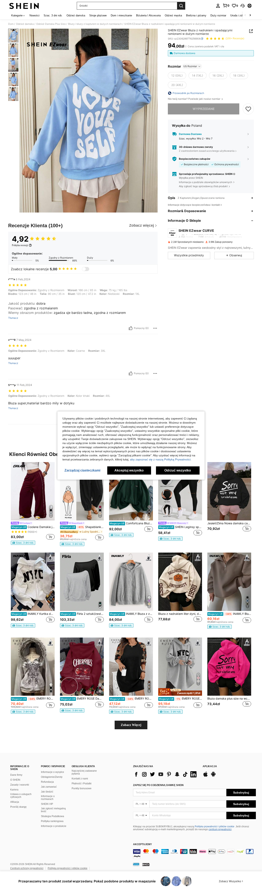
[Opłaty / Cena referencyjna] (186, 46)
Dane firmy (16, 774)
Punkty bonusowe (81, 788)
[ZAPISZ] (248, 108)
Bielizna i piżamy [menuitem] (196, 15)
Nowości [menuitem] (34, 15)
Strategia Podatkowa (52, 816)
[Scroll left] (245, 15)
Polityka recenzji (20, 245)
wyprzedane (204, 109)
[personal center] (218, 5)
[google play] (213, 776)
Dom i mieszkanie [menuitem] (121, 15)
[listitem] (32, 503)
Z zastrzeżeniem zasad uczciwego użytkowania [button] (207, 150)
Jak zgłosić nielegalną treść (53, 810)
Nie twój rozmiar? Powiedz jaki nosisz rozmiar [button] (194, 98)
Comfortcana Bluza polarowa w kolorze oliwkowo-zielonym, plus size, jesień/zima (131, 523)
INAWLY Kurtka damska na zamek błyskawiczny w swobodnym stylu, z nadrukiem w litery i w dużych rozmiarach (33, 613)
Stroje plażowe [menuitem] (98, 15)
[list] (166, 774)
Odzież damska (25, 24)
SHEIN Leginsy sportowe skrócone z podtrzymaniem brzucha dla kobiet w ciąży (180, 527)
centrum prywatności (220, 829)
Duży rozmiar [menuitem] (218, 15)
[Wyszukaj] (181, 6)
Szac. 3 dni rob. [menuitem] (53, 15)
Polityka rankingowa (52, 821)
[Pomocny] (130, 328)
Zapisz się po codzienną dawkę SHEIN (158, 785)
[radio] (177, 75)
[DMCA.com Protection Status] (145, 864)
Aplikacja (210, 766)
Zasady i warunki (19, 784)
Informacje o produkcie (53, 826)
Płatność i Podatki (81, 783)
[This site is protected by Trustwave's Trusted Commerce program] (136, 864)
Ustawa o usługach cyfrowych (21, 795)
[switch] (85, 269)
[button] (242, 5)
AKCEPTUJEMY (142, 844)
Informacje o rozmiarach (48, 798)
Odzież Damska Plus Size (51, 24)
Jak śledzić (47, 791)
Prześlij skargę (18, 806)
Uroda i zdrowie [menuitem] (239, 15)
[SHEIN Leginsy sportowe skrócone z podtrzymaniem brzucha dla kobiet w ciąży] (180, 491)
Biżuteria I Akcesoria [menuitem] (148, 15)
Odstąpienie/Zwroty (51, 777)
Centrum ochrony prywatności (26, 868)
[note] (23, 543)
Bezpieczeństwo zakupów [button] (194, 158)
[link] (225, 5)
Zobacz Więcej (131, 725)
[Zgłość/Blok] (155, 328)
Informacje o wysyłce (52, 772)
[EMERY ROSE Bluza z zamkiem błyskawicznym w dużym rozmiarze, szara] (33, 667)
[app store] (205, 776)
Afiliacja (14, 802)
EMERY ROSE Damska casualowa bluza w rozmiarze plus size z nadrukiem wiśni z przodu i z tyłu (82, 698)
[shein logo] (24, 5)
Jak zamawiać (49, 786)
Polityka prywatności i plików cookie (214, 826)
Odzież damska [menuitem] (76, 15)
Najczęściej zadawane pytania (84, 772)
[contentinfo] (194, 854)
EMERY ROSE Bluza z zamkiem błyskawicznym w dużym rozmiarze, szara (33, 698)
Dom (11, 24)
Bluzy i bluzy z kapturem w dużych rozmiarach (95, 24)
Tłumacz (13, 318)
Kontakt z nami (80, 778)
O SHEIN (15, 779)
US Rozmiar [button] (190, 66)
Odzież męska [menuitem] (173, 15)
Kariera (14, 789)
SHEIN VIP (47, 804)
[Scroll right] (250, 15)
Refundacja (47, 781)
